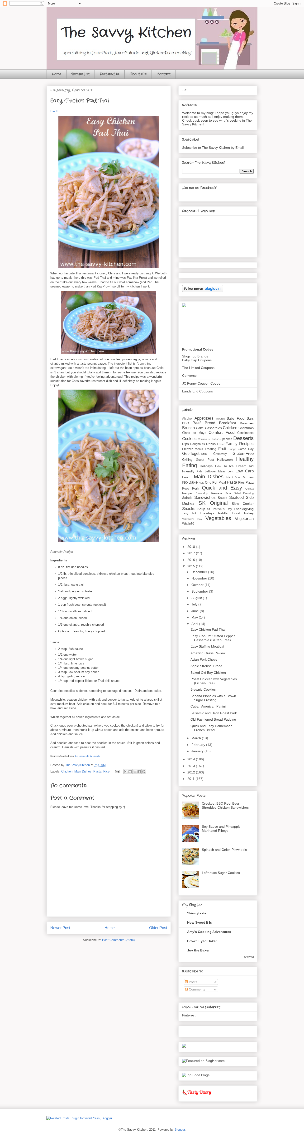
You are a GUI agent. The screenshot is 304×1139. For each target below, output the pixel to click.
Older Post (158, 928)
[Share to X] (134, 771)
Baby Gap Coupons (197, 360)
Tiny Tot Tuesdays (198, 513)
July (194, 604)
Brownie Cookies (203, 689)
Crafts (214, 439)
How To (221, 466)
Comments (196, 989)
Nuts (201, 482)
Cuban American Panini (208, 706)
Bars (250, 418)
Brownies (247, 423)
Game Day (246, 449)
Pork (195, 488)
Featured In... (109, 74)
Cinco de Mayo (194, 433)
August (197, 598)
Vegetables (218, 518)
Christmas (246, 428)
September (200, 591)
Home (56, 74)
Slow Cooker (243, 503)
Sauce (222, 498)
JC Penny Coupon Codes (201, 383)
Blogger (180, 1129)
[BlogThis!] (130, 771)
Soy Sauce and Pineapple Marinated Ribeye (221, 828)
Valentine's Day (192, 519)
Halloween (225, 459)
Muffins (248, 477)
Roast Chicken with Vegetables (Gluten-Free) (213, 681)
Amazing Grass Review (207, 653)
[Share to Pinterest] (143, 771)
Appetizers (204, 418)
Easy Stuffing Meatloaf (207, 646)
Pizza (250, 482)
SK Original (213, 503)
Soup (201, 509)
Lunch (186, 477)
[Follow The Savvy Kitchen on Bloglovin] (202, 291)
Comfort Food (221, 432)
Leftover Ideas (215, 471)
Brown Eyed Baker (202, 941)
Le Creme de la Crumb (87, 756)
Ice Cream (237, 466)
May (195, 617)
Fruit (222, 448)
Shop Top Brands (195, 356)
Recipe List (80, 74)
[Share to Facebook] (139, 771)
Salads (187, 498)
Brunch (188, 428)
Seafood (236, 497)
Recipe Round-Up (195, 493)
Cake (200, 428)
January (197, 751)
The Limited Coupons (198, 368)
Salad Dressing (244, 493)
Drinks (211, 444)
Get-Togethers (194, 453)
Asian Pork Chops (203, 659)
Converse (189, 375)
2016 (191, 560)
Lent (230, 471)
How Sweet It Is (199, 922)
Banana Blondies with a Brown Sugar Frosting (213, 698)
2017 (191, 553)
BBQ (185, 423)
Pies (241, 482)
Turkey (248, 513)
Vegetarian (244, 518)
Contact (164, 74)
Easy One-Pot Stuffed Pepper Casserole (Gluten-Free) (212, 638)
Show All (249, 956)
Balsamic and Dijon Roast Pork (213, 713)
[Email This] (125, 771)
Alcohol (187, 418)
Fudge (232, 449)
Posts (192, 982)
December (199, 572)
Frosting (210, 449)
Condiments (245, 433)
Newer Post (60, 928)
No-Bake (190, 482)
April (195, 624)
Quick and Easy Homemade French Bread (211, 728)
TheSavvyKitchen (78, 765)
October (197, 585)
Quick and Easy (222, 488)
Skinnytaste (196, 913)
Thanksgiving (244, 509)
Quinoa (249, 488)
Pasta (97, 771)
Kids (199, 471)
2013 (191, 766)
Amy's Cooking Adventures (209, 932)
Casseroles (213, 428)
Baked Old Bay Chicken (208, 672)
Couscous (204, 439)
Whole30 (188, 523)
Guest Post (205, 459)
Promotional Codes (197, 349)
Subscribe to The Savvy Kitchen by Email (213, 147)
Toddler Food (229, 513)
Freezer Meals (192, 449)
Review (216, 493)
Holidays (206, 466)
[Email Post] (117, 771)
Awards (220, 418)
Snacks (188, 508)
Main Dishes (82, 771)
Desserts (243, 438)
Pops (185, 488)
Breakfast (227, 423)
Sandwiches (205, 497)
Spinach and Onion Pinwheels (224, 850)
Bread (210, 423)
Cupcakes (225, 439)
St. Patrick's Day (219, 509)
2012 (191, 772)
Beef (197, 423)
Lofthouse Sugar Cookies (221, 873)
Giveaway (220, 454)
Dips (185, 444)
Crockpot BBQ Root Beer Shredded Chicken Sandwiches (225, 805)
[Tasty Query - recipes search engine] (197, 1096)
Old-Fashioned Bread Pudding (213, 719)
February (198, 745)
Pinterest (188, 1015)
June (195, 611)
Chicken (66, 771)
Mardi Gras (233, 477)
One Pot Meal (215, 482)
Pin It (54, 111)
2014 (191, 759)
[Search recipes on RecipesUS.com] (195, 1075)
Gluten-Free (243, 453)
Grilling (187, 459)
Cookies (189, 438)
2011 (191, 779)
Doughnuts (197, 444)
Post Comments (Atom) (118, 940)
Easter (221, 444)
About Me (138, 74)
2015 (191, 566)
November (199, 578)
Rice (106, 771)
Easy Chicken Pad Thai (207, 629)
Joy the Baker (198, 950)
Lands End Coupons (197, 391)
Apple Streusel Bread (206, 666)
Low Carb (245, 471)
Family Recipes (240, 443)
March (196, 738)
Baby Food (235, 418)
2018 (191, 547)
